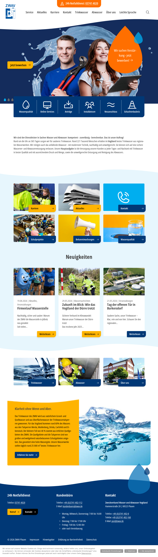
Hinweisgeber (48, 539)
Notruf (13, 511)
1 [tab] (6, 101)
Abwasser (97, 12)
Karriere (54, 12)
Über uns (111, 12)
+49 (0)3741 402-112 (73, 502)
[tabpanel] (79, 59)
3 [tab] (13, 101)
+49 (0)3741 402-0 (121, 513)
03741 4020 (91, 3)
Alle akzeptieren (147, 551)
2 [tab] (9, 101)
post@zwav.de (118, 521)
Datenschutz (91, 539)
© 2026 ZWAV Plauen (16, 539)
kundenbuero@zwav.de (72, 506)
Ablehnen (130, 551)
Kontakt (67, 12)
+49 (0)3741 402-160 (121, 517)
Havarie (14, 69)
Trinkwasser (81, 12)
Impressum (34, 539)
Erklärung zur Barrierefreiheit (70, 539)
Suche (148, 12)
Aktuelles (42, 12)
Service (29, 12)
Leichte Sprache (127, 12)
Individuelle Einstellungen (112, 551)
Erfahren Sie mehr (25, 455)
